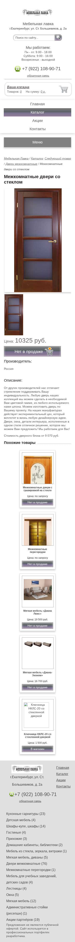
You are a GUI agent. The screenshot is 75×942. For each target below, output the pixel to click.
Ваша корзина (18, 87)
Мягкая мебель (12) (21, 901)
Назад (10, 238)
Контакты (38, 129)
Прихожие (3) (16, 838)
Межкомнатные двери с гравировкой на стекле (37, 489)
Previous (11, 312)
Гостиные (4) (16, 832)
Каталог (37, 112)
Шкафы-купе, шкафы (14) (25, 826)
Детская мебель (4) (20, 820)
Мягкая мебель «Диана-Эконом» (37, 674)
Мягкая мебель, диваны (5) (27, 857)
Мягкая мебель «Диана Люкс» (37, 612)
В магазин (37, 749)
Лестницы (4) (16, 888)
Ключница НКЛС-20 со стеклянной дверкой (37, 736)
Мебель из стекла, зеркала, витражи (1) (36, 851)
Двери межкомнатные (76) (26, 863)
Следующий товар (58, 158)
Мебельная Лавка (16, 158)
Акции (37, 121)
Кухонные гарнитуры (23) (25, 814)
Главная (37, 104)
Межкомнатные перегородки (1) (30, 870)
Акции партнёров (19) (23, 919)
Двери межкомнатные (21, 163)
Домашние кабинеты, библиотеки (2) (34, 845)
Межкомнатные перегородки (37, 551)
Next (66, 312)
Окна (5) (12, 895)
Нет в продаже (38, 502)
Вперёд (64, 238)
